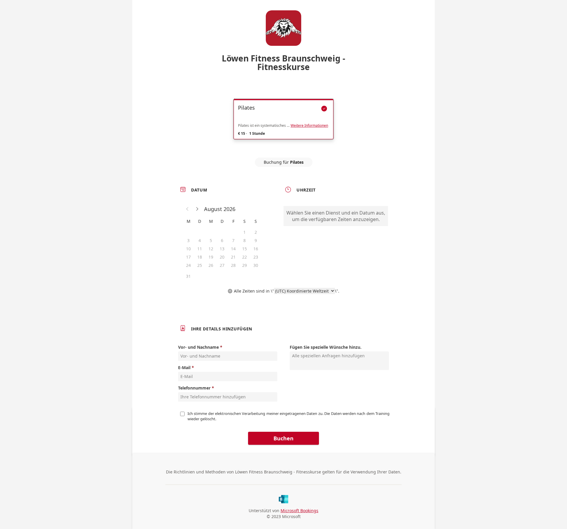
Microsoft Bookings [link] (299, 510)
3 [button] (188, 240)
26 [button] (210, 265)
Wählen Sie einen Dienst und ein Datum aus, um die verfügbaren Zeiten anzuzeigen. (335, 216)
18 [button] (199, 257)
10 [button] (188, 248)
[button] (187, 208)
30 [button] (255, 265)
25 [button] (199, 265)
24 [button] (188, 265)
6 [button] (222, 240)
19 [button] (210, 257)
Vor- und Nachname (198, 347)
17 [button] (188, 257)
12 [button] (210, 248)
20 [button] (222, 257)
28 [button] (233, 265)
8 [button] (244, 240)
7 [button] (233, 240)
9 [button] (256, 240)
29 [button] (244, 265)
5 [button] (211, 240)
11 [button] (199, 248)
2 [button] (256, 232)
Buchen (283, 438)
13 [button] (222, 248)
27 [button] (222, 265)
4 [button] (199, 240)
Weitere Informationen (309, 126)
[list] (283, 124)
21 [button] (233, 257)
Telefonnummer (194, 388)
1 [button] (244, 232)
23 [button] (255, 257)
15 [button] (244, 248)
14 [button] (233, 248)
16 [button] (255, 248)
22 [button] (244, 257)
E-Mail (184, 367)
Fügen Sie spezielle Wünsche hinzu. (325, 347)
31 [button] (188, 276)
